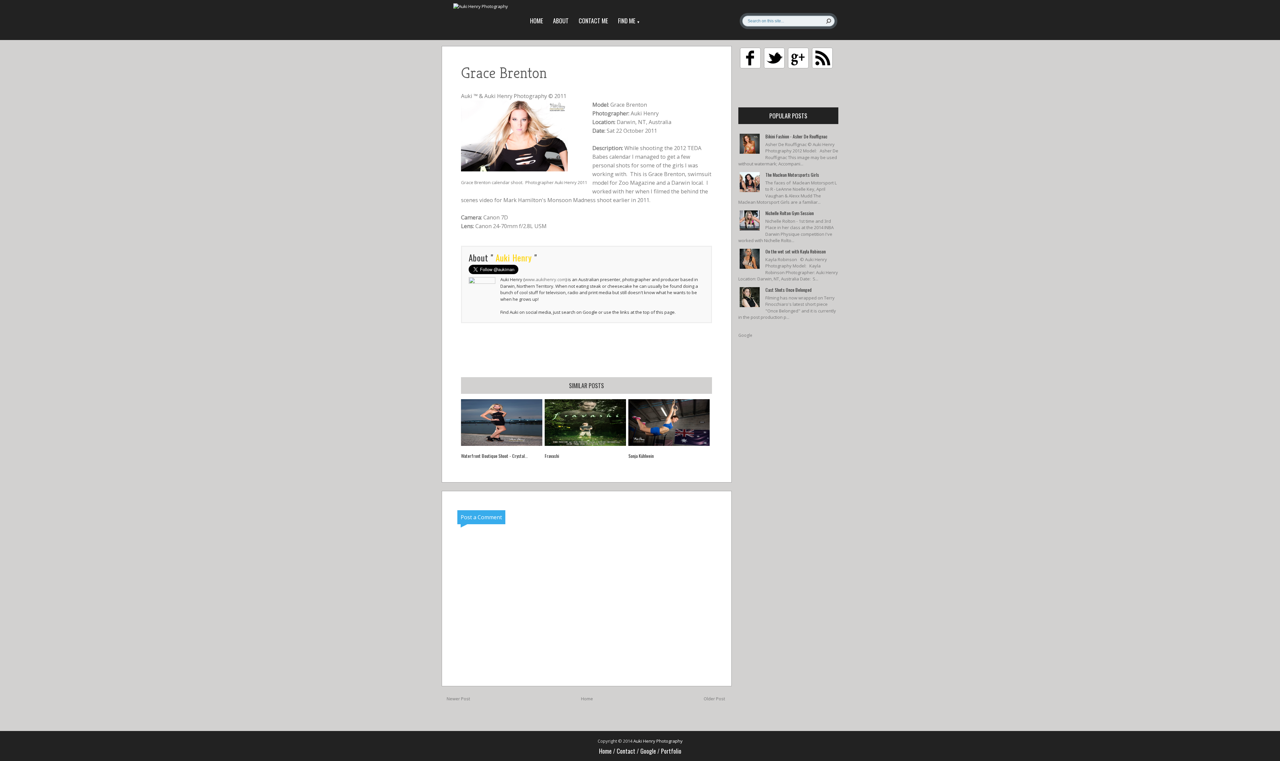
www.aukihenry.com (545, 279)
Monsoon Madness (571, 200)
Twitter (774, 58)
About (561, 20)
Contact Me (593, 20)
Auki (466, 96)
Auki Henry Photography (515, 96)
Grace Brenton (476, 182)
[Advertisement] (586, 350)
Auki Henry (645, 113)
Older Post (714, 699)
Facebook (750, 58)
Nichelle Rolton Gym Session (789, 212)
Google (745, 335)
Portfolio (671, 751)
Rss (822, 58)
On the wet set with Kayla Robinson (795, 251)
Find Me (629, 20)
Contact (627, 751)
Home (536, 20)
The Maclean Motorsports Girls (792, 174)
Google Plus (798, 58)
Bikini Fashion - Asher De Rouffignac (796, 136)
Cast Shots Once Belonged (788, 289)
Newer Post (458, 699)
